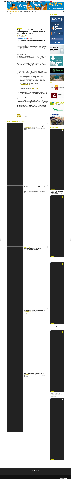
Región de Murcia (27, 11)
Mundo (36, 11)
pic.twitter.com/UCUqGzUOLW (28, 86)
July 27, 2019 (34, 88)
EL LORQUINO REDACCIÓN (24, 35)
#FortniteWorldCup (25, 84)
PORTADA (21, 11)
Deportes (32, 11)
